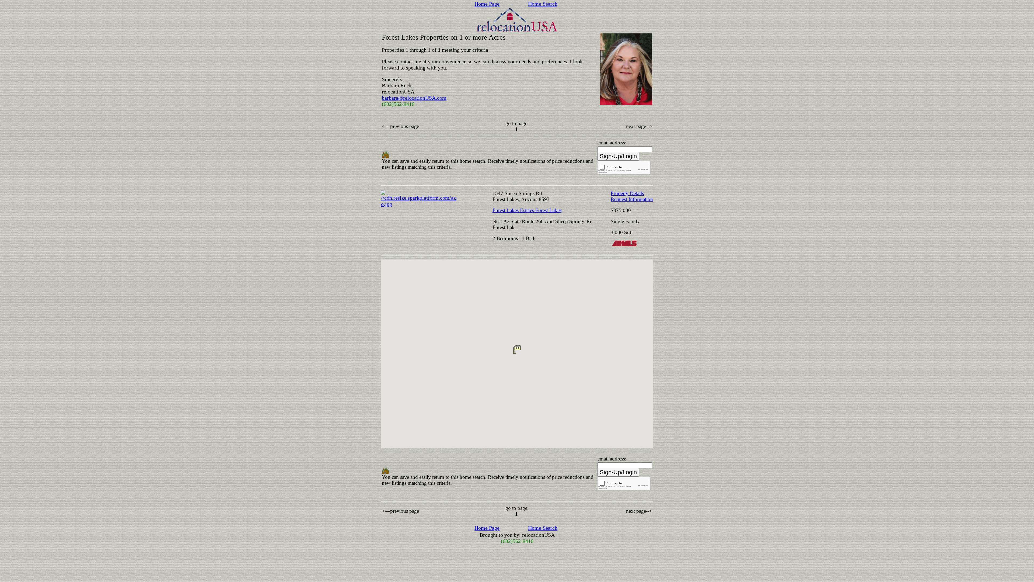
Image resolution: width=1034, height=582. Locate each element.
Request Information (632, 199)
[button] (517, 349)
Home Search (542, 4)
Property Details (627, 193)
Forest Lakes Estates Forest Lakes (526, 210)
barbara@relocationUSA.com (414, 98)
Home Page (486, 4)
